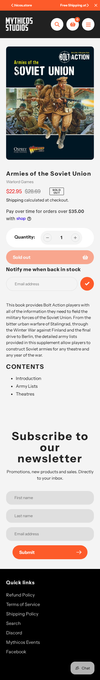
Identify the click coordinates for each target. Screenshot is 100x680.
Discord (14, 632)
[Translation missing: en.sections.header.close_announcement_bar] (96, 5)
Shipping (14, 200)
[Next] (87, 5)
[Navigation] (88, 24)
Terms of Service (23, 604)
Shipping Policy (22, 614)
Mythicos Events (23, 642)
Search (13, 623)
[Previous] (12, 5)
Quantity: (24, 237)
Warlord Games (20, 181)
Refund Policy (20, 595)
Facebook (16, 651)
